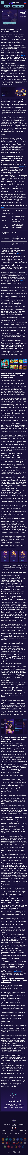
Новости (24, 1133)
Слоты (17, 1133)
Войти (7, 6)
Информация (9, 1136)
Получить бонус (9, 23)
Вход (10, 1133)
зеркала (19, 253)
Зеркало (4, 1133)
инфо (6, 618)
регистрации (22, 166)
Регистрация (12, 1130)
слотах (9, 127)
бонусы (23, 55)
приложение (17, 971)
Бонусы (4, 1130)
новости (14, 748)
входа (21, 280)
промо (2, 207)
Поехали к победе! (14, 1105)
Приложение (22, 1130)
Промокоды (19, 1136)
